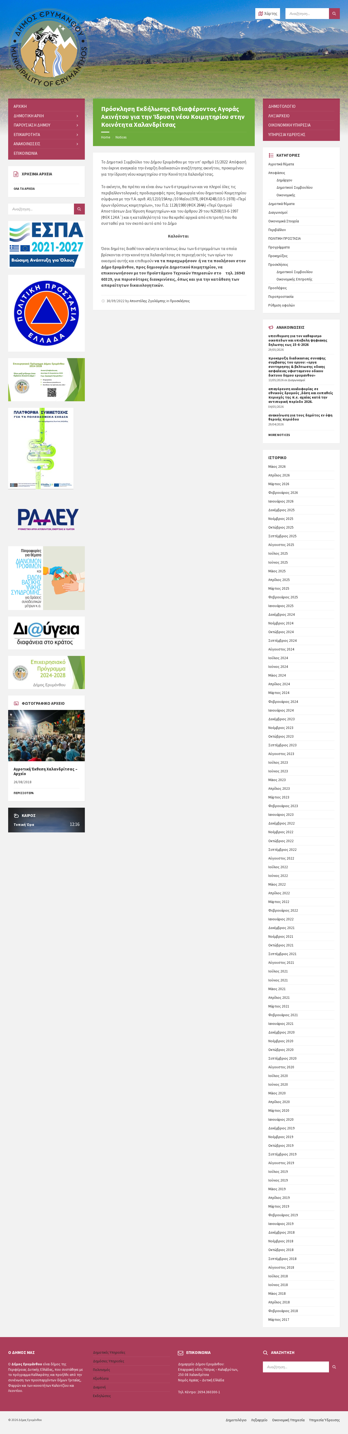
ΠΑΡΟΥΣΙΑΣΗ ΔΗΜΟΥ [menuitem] (32, 125)
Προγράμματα (279, 247)
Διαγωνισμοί (277, 212)
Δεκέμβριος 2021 (281, 928)
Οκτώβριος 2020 (281, 1049)
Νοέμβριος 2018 (280, 1241)
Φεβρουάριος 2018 (283, 1311)
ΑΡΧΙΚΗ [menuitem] (20, 106)
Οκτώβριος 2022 (281, 841)
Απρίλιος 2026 (279, 475)
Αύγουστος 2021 (281, 962)
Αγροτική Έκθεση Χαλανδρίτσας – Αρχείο (45, 771)
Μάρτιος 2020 (278, 1110)
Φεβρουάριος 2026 (283, 492)
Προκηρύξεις (278, 256)
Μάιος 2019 (277, 1189)
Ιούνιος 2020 (278, 1084)
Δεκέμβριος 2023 (281, 719)
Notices (121, 137)
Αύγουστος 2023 (281, 753)
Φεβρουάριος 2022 (283, 910)
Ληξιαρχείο (259, 1420)
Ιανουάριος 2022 (281, 919)
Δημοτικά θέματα (281, 203)
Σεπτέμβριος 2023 (282, 745)
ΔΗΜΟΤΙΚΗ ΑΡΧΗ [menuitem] (29, 115)
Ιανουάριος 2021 (281, 1023)
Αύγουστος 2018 (281, 1267)
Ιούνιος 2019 (278, 1180)
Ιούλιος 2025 (278, 553)
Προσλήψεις (277, 288)
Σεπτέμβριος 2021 (282, 954)
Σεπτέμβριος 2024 (282, 640)
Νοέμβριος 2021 (280, 936)
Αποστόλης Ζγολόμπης (148, 301)
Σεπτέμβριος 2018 (282, 1258)
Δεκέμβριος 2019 (281, 1128)
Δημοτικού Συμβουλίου (294, 187)
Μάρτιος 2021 (278, 1006)
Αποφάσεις (276, 172)
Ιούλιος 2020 (278, 1075)
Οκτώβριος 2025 (281, 527)
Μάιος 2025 (277, 571)
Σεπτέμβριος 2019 (282, 1154)
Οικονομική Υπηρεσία (288, 1420)
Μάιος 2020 (277, 1093)
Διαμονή (99, 1387)
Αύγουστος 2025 (281, 544)
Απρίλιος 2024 (279, 684)
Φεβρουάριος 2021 (283, 1015)
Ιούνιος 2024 (278, 666)
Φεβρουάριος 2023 (283, 806)
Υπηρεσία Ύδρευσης (324, 1420)
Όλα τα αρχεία (24, 189)
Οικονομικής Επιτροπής (294, 279)
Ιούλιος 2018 (278, 1276)
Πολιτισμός (101, 1369)
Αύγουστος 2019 (281, 1163)
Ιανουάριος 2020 (281, 1119)
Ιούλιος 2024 (278, 658)
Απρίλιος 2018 (279, 1302)
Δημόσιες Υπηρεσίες (108, 1361)
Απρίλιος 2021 (279, 997)
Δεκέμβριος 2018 (281, 1232)
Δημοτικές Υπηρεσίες (109, 1352)
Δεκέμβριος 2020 (281, 1032)
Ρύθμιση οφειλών (281, 305)
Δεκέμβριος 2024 (281, 614)
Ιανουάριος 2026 (281, 501)
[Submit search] (334, 13)
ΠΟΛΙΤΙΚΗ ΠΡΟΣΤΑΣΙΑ (284, 238)
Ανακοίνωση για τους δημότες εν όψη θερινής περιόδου (300, 417)
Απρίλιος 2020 (279, 1102)
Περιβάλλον (277, 230)
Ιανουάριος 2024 (281, 710)
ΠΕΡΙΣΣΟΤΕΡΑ (24, 793)
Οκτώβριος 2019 (281, 1145)
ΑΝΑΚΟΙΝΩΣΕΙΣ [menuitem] (27, 143)
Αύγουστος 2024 (281, 649)
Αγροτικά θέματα (281, 164)
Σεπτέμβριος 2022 (282, 849)
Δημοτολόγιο (236, 1420)
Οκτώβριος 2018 (281, 1249)
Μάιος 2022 (277, 884)
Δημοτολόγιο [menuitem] (282, 106)
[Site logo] (49, 88)
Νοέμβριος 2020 (280, 1041)
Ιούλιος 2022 (278, 867)
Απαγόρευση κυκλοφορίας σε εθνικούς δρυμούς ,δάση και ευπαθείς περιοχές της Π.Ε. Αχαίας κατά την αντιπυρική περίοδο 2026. (300, 395)
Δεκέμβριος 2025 (281, 510)
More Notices (279, 435)
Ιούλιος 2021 (278, 971)
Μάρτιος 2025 (278, 588)
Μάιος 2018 (277, 1293)
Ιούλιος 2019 (278, 1171)
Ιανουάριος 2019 (281, 1223)
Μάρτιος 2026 (278, 484)
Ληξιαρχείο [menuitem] (279, 115)
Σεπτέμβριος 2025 (282, 536)
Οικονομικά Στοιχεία (283, 221)
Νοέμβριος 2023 (280, 727)
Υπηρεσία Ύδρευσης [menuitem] (287, 134)
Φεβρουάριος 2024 (283, 701)
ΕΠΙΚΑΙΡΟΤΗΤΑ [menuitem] (27, 134)
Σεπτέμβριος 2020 (282, 1058)
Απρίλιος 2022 (279, 893)
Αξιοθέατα (100, 1378)
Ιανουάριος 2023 (281, 814)
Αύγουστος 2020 (281, 1067)
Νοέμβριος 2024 (280, 623)
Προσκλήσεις (180, 301)
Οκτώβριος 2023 (281, 736)
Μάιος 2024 (277, 675)
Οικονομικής (285, 195)
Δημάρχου (284, 180)
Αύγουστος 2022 (281, 858)
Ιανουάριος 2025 (281, 606)
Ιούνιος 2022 (278, 875)
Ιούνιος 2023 (278, 771)
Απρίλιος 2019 (279, 1197)
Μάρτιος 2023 (278, 797)
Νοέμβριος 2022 (280, 832)
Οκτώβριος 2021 (281, 945)
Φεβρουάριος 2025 (283, 597)
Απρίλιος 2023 (279, 788)
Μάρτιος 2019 (278, 1206)
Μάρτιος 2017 (278, 1319)
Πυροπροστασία (280, 296)
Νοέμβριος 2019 (280, 1137)
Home (105, 137)
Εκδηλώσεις (102, 1396)
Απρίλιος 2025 (279, 579)
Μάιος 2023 (277, 780)
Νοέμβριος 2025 (280, 518)
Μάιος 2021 (277, 989)
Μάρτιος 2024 (278, 692)
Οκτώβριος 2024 (281, 632)
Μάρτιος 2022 (278, 901)
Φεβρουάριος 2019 (283, 1215)
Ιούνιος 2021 (278, 980)
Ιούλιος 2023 (278, 762)
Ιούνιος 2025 (278, 562)
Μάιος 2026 (277, 466)
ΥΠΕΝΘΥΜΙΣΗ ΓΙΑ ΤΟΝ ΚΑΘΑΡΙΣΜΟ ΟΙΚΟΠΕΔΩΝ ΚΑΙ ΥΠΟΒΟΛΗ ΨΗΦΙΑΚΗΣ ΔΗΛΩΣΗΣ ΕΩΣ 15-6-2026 (297, 340)
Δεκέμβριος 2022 (281, 823)
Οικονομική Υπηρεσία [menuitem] (289, 125)
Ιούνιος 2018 (278, 1285)
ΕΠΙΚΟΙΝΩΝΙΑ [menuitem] (25, 153)
